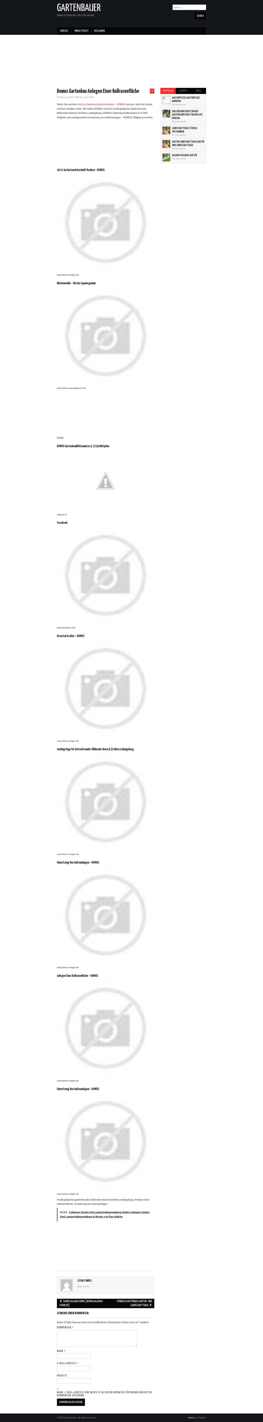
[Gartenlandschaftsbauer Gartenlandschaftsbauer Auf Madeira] (166, 113)
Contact (64, 31)
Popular (168, 91)
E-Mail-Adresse (67, 1363)
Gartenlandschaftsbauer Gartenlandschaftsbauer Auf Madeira (187, 115)
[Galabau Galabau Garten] (166, 157)
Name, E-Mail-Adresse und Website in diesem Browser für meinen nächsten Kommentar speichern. (104, 1394)
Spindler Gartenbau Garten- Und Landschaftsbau (134, 1303)
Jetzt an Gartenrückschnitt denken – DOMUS (102, 104)
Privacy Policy (81, 31)
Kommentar (65, 1327)
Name (61, 1351)
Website (62, 1375)
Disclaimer (99, 31)
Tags (198, 91)
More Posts (83, 1287)
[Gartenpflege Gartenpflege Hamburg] (166, 100)
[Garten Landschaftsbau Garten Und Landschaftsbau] (166, 144)
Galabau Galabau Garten (184, 155)
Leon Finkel (88, 97)
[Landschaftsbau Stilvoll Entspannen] (166, 130)
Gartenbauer (79, 8)
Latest (183, 91)
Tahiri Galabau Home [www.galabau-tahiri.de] (81, 1303)
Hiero (190, 1417)
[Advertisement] (131, 56)
